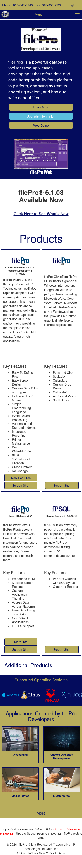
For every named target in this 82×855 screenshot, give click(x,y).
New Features (21, 478)
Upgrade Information (41, 116)
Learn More (41, 107)
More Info (21, 642)
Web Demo (41, 125)
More (41, 813)
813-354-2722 (52, 5)
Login (71, 5)
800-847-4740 (23, 5)
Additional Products (28, 665)
